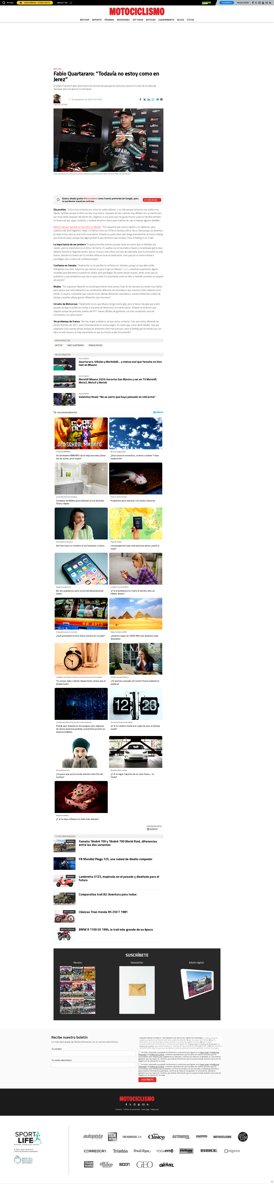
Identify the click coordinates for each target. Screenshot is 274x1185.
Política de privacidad (132, 1109)
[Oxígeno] (232, 1151)
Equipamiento (166, 19)
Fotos (190, 19)
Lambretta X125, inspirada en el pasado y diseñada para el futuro (119, 878)
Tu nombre (56, 1049)
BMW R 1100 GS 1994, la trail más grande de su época (116, 929)
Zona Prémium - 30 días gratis (36, 2)
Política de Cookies (146, 1046)
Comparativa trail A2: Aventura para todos (108, 894)
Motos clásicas (67, 929)
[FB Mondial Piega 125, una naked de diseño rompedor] (64, 863)
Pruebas (109, 19)
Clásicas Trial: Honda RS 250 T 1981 (103, 911)
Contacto (118, 1109)
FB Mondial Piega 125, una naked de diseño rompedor (115, 859)
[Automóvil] (181, 1137)
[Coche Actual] (112, 1137)
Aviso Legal (193, 1044)
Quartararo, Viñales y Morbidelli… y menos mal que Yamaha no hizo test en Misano (120, 363)
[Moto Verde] (202, 1137)
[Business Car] (132, 1137)
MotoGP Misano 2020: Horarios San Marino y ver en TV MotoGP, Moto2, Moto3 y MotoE (118, 381)
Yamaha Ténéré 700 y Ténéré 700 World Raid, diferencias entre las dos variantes (118, 843)
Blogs (180, 19)
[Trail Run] (142, 1151)
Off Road (138, 19)
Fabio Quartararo (75, 345)
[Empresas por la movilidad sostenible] (23, 1159)
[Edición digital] (196, 984)
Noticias (151, 19)
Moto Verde (69, 911)
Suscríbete (226, 2)
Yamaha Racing (95, 345)
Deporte (97, 19)
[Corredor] (95, 1151)
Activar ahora (150, 200)
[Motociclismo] (137, 11)
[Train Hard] (88, 1164)
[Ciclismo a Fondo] (186, 1151)
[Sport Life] (242, 1136)
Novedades (123, 19)
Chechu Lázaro (61, 105)
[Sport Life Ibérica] (28, 1138)
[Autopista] (93, 1137)
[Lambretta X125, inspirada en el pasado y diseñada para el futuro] (64, 881)
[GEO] (144, 1164)
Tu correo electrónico (61, 1060)
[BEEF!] (124, 1164)
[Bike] (209, 1151)
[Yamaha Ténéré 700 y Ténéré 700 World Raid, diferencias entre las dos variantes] (64, 846)
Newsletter (62, 3)
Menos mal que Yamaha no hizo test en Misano (77, 227)
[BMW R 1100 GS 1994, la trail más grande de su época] (64, 934)
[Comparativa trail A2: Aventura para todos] (64, 899)
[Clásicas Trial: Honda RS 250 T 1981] (64, 916)
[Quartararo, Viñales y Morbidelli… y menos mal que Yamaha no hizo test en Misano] (64, 364)
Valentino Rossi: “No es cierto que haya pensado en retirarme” (117, 397)
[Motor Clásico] (156, 1136)
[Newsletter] (137, 990)
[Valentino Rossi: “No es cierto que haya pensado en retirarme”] (64, 399)
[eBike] (106, 1164)
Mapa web (155, 1109)
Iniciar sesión (243, 2)
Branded (70, 841)
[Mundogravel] (166, 1164)
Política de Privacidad (208, 1044)
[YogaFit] (164, 1151)
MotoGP (84, 19)
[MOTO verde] (206, 3)
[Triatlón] (120, 1151)
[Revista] (77, 990)
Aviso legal (145, 1109)
